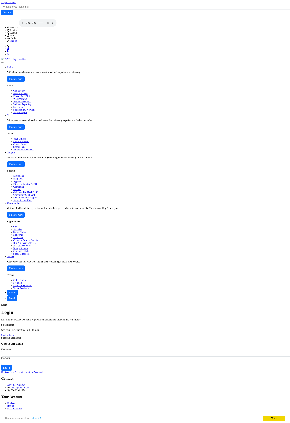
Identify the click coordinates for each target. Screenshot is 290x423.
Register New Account (12, 372)
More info (37, 418)
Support (11, 152)
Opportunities (13, 203)
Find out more (16, 79)
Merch (12, 298)
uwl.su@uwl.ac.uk (20, 387)
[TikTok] (8, 48)
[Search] (8, 46)
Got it (274, 418)
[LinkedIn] (8, 51)
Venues (10, 256)
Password (5, 358)
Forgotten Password (33, 372)
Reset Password (14, 408)
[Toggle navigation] (2, 62)
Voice (10, 115)
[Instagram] (8, 54)
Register (11, 403)
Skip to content (8, 2)
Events (12, 292)
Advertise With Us (16, 385)
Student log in (7, 335)
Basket (10, 406)
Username (6, 349)
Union (10, 67)
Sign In (13, 41)
